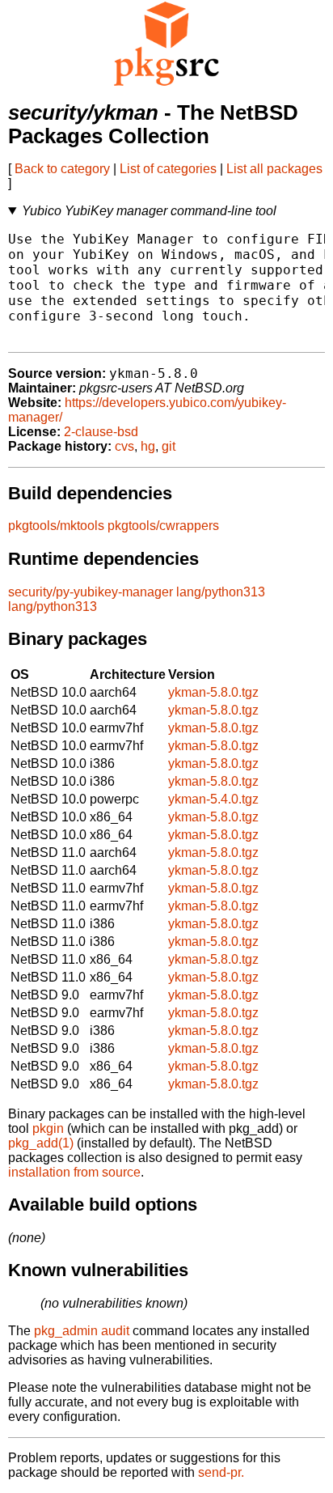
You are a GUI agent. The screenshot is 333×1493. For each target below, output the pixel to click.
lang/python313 (220, 592)
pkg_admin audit (81, 1331)
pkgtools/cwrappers (163, 525)
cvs (124, 446)
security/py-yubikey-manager (90, 592)
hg (148, 446)
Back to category (62, 169)
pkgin (48, 1128)
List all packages (274, 169)
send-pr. (221, 1472)
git (168, 446)
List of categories (168, 169)
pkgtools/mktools (56, 525)
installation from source (74, 1172)
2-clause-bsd (101, 432)
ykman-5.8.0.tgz (213, 692)
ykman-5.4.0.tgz (213, 799)
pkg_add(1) (41, 1143)
